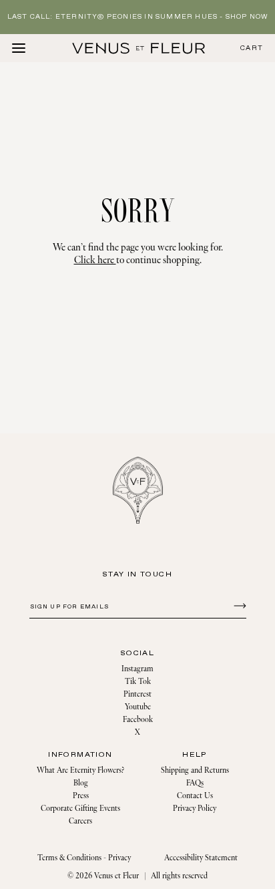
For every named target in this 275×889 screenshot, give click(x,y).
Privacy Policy (194, 809)
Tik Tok (138, 682)
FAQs (195, 783)
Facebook (138, 720)
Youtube (138, 707)
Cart (251, 48)
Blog (80, 783)
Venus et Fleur (116, 876)
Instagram (137, 669)
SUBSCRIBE (238, 605)
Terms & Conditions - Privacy (84, 858)
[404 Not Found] (139, 48)
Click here (95, 260)
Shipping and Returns (195, 770)
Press (81, 796)
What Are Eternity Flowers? (80, 770)
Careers (80, 821)
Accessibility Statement (201, 858)
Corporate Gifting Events (80, 809)
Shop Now (247, 17)
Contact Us (195, 796)
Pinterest (137, 694)
